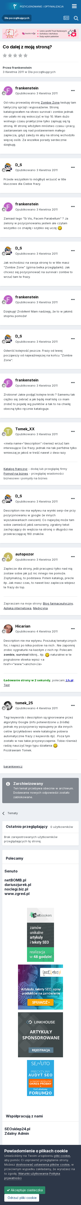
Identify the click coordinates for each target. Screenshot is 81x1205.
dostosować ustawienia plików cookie (43, 1164)
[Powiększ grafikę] (60, 228)
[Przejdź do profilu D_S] (8, 167)
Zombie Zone (50, 102)
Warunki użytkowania (33, 1173)
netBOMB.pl (15, 880)
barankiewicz (13, 766)
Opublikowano (36, 93)
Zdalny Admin (16, 1133)
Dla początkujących (42, 72)
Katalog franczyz (15, 469)
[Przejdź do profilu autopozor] (8, 557)
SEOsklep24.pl (17, 1129)
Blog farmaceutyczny (58, 603)
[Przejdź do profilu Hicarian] (8, 628)
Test (7, 685)
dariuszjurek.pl (17, 884)
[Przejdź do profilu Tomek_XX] (8, 431)
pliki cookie (62, 1155)
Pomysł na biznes (16, 473)
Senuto (11, 871)
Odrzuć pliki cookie (22, 1198)
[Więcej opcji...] (72, 90)
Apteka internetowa (17, 608)
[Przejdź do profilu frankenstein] (8, 90)
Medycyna (40, 608)
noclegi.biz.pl (16, 889)
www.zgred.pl (16, 893)
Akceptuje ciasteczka (26, 1190)
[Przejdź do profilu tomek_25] (8, 705)
